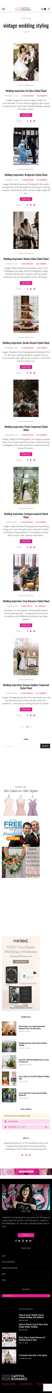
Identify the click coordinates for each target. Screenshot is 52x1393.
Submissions (9, 1384)
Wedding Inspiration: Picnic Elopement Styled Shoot (26, 428)
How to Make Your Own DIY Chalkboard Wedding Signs (34, 1077)
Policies (40, 1384)
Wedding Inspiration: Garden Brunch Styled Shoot (26, 343)
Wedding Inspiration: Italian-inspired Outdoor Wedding (33, 1044)
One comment (42, 348)
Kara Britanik (28, 96)
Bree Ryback (27, 606)
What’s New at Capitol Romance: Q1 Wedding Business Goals (32, 1338)
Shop (3, 1274)
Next (27, 727)
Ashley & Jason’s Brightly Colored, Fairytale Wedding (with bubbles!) (31, 1316)
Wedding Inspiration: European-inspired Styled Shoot (26, 515)
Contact (26, 1235)
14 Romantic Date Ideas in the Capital (33, 1355)
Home (3, 1256)
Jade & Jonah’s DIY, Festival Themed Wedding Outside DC (33, 1094)
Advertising (26, 1384)
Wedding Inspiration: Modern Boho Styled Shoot (26, 259)
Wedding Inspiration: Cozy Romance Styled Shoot (26, 601)
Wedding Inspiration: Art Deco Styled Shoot (26, 91)
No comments (42, 96)
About (4, 1280)
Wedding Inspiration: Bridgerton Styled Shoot (26, 175)
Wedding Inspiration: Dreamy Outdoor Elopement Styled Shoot (26, 686)
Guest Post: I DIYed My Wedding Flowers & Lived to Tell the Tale (34, 1060)
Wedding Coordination (9, 1268)
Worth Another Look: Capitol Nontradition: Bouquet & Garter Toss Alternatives (32, 1027)
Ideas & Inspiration (26, 85)
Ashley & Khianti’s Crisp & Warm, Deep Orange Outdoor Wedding (33, 1325)
